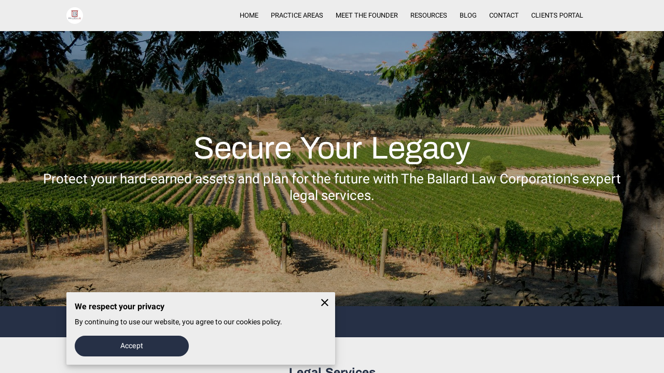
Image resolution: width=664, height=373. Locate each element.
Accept (131, 345)
